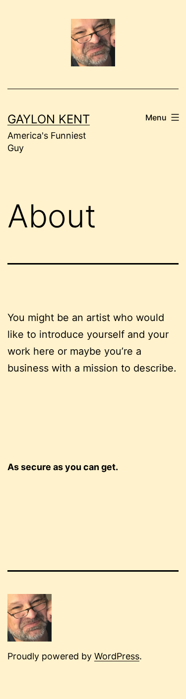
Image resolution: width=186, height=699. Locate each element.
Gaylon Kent (48, 119)
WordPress (116, 656)
